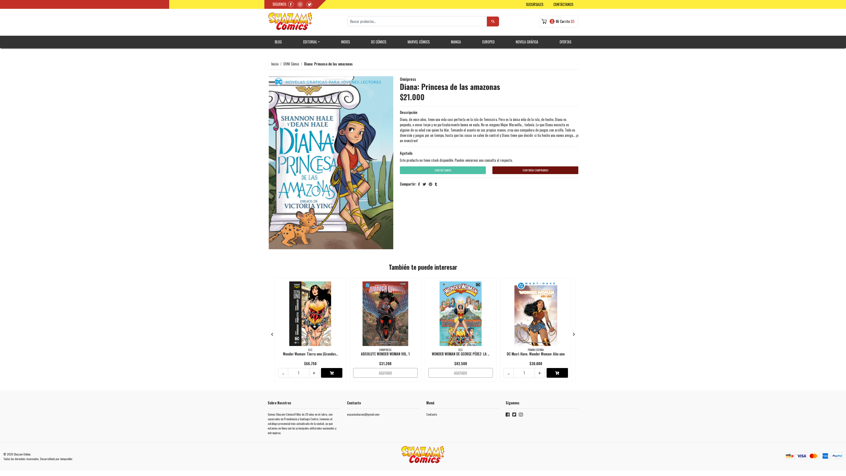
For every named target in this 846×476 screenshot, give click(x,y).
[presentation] (272, 334)
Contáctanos (563, 4)
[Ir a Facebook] (508, 415)
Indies (345, 42)
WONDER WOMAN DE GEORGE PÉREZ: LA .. (460, 354)
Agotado (406, 153)
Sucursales (534, 4)
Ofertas (565, 42)
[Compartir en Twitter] (424, 184)
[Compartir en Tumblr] (436, 184)
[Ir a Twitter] (514, 415)
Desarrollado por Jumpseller (56, 458)
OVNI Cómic (291, 64)
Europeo (488, 42)
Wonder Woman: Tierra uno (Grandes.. (310, 354)
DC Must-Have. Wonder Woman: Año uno (536, 354)
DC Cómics (378, 42)
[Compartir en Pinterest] (430, 184)
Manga (456, 42)
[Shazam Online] (290, 21)
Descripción (408, 112)
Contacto (431, 414)
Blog (278, 42)
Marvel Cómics (419, 42)
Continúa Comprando (535, 170)
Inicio (274, 64)
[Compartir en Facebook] (419, 184)
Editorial (310, 42)
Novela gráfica (527, 42)
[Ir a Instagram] (521, 415)
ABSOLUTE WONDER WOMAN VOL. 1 (385, 354)
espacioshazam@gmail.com (363, 414)
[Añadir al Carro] (331, 373)
